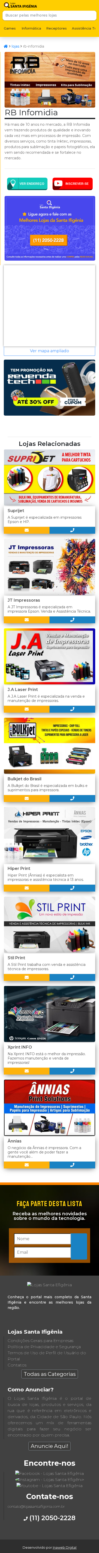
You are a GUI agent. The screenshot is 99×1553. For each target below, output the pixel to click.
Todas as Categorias (50, 1374)
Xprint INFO (20, 1047)
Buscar (91, 15)
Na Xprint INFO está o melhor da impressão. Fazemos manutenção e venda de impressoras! (47, 1058)
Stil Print (16, 957)
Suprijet (16, 510)
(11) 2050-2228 (51, 1518)
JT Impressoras (24, 600)
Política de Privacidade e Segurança (44, 1346)
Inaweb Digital (64, 1547)
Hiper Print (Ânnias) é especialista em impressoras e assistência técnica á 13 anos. (46, 877)
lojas (15, 46)
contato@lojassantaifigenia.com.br (36, 1506)
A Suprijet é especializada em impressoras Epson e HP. (44, 519)
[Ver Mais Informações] (27, 530)
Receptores (56, 28)
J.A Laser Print (23, 689)
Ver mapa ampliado (49, 350)
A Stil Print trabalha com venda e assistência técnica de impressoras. (47, 966)
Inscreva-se (79, 1246)
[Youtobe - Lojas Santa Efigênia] (49, 1485)
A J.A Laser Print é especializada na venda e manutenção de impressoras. (46, 698)
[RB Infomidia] (50, 106)
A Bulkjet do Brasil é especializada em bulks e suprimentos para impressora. (48, 787)
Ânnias (15, 1141)
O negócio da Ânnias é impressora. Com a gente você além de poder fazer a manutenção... (44, 1152)
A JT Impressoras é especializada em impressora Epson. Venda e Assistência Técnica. (49, 609)
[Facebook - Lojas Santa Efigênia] (49, 1473)
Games (10, 28)
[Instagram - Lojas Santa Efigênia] (49, 1479)
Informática (31, 28)
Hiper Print (19, 868)
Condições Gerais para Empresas (40, 1340)
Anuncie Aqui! (49, 1446)
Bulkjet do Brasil (24, 779)
